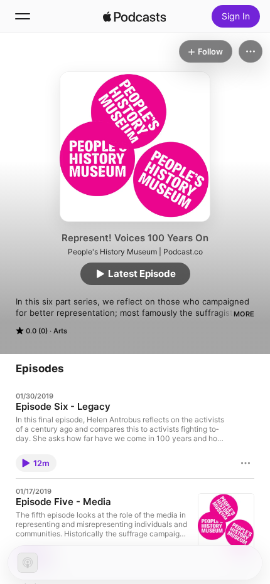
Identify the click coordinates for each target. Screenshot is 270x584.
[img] (134, 16)
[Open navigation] (22, 16)
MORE (244, 314)
